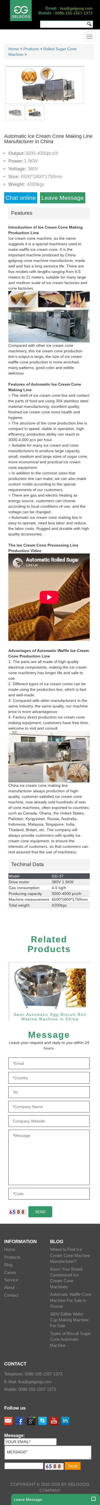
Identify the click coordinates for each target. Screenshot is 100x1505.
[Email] (8, 1421)
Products (31, 49)
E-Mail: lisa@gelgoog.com (28, 1381)
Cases (10, 1272)
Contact (11, 1295)
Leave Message (62, 197)
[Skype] (42, 1421)
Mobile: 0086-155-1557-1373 (30, 1389)
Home (13, 49)
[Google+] (31, 1421)
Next (80, 91)
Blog (8, 1264)
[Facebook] (20, 1421)
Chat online (21, 197)
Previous (9, 91)
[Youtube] (54, 1421)
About (9, 1287)
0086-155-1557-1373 (73, 13)
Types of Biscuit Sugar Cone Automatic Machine (70, 1339)
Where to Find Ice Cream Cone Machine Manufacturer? (70, 1255)
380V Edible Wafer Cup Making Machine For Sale (69, 1320)
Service (11, 1280)
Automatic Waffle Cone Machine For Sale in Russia (70, 1300)
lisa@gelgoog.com (76, 8)
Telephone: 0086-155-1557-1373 (33, 1374)
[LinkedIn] (65, 1421)
